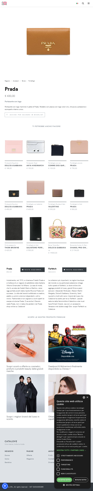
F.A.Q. (50, 455)
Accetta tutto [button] (64, 480)
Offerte (29, 455)
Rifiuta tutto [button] (80, 480)
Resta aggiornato (33, 270)
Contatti (51, 459)
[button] (5, 486)
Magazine (30, 459)
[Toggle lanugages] (77, 3)
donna (7, 455)
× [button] (87, 397)
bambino (8, 462)
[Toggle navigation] (88, 3)
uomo (7, 459)
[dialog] (72, 441)
